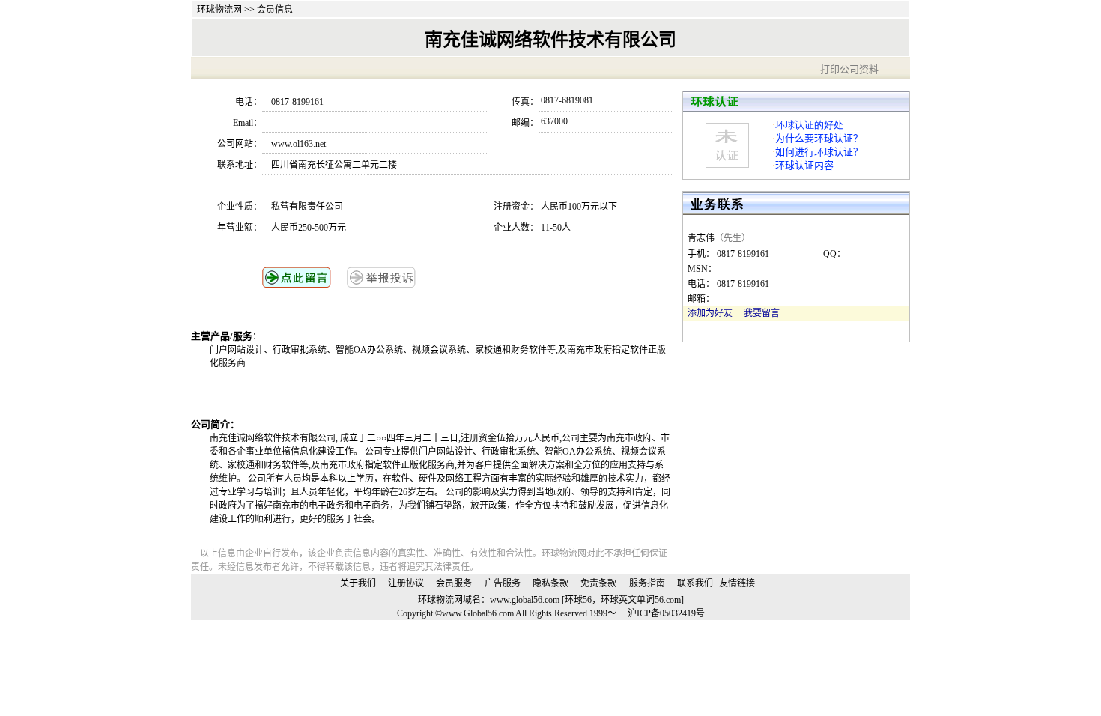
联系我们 (695, 583)
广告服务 (503, 583)
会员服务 (454, 583)
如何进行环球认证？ (819, 151)
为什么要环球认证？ (819, 138)
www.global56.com (524, 600)
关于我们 (358, 583)
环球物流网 (219, 9)
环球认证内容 (804, 165)
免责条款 (598, 583)
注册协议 (406, 583)
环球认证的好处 (809, 124)
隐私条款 (550, 583)
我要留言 (762, 313)
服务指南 (647, 583)
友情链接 (737, 583)
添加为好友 (710, 313)
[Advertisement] (385, 392)
